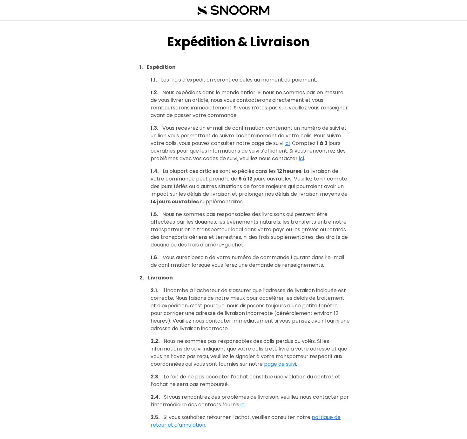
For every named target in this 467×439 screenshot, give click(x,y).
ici (287, 143)
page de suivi (280, 364)
